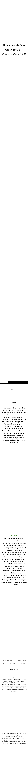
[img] (14, 194)
